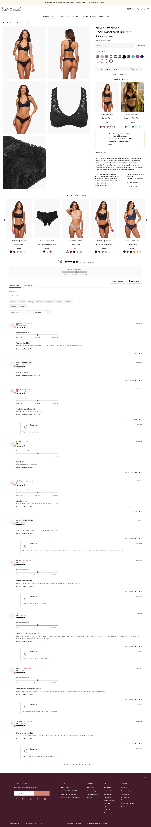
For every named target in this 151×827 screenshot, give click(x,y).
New (62, 16)
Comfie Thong (18, 244)
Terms (79, 823)
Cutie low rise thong (132, 118)
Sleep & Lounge (96, 16)
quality (31, 302)
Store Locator (125, 806)
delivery (13, 306)
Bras (68, 16)
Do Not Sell (104, 823)
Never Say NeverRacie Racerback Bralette (113, 30)
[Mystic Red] (100, 126)
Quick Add (19, 231)
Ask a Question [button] (118, 281)
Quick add (107, 105)
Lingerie (84, 16)
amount (22, 302)
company (23, 306)
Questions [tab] (27, 285)
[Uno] (104, 126)
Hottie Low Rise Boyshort (104, 244)
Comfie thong (107, 118)
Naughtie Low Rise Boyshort (47, 244)
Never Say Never (107, 114)
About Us (124, 787)
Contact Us (107, 797)
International (108, 794)
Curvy (108, 40)
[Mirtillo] (133, 126)
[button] (98, 56)
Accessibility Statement (125, 798)
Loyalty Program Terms (91, 823)
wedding (58, 302)
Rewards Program (92, 791)
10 (89, 764)
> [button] (93, 764)
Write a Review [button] (135, 281)
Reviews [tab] (12, 285)
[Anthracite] (125, 126)
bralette (13, 302)
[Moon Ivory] (136, 126)
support (49, 302)
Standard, (103, 40)
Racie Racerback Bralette (24, 349)
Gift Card (107, 806)
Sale (107, 16)
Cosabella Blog (126, 791)
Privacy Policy (71, 823)
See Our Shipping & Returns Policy (120, 138)
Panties (76, 16)
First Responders (92, 794)
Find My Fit (47, 17)
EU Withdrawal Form (108, 811)
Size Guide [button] (141, 45)
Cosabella (40, 302)
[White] (111, 126)
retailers (68, 302)
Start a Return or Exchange (109, 802)
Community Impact (127, 803)
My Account (91, 787)
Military (89, 797)
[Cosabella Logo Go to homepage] (11, 9)
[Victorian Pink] (108, 126)
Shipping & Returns (110, 791)
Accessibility (125, 794)
